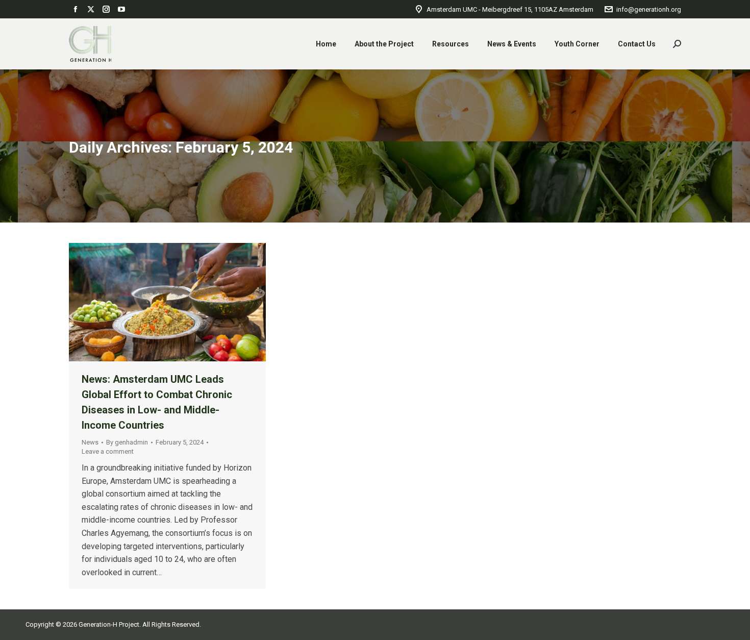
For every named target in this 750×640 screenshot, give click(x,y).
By (127, 442)
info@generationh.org (648, 9)
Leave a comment (108, 451)
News (90, 442)
